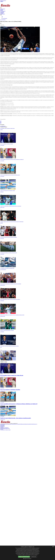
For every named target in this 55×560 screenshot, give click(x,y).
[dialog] (27, 553)
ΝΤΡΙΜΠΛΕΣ (2, 12)
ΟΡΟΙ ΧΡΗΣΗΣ (2, 426)
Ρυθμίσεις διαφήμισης (28, 554)
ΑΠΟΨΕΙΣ (1, 13)
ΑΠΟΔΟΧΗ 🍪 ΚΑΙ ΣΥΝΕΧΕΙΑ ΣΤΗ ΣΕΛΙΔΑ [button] (24, 556)
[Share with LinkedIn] (0, 122)
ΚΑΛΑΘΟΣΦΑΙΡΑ (4, 18)
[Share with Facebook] (0, 121)
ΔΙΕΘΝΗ (1, 10)
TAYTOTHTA (2, 425)
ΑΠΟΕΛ (1, 373)
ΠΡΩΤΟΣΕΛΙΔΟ (2, 0)
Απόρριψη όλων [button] (33, 556)
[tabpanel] (27, 244)
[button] (27, 558)
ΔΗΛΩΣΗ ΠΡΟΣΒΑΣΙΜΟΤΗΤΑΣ (5, 428)
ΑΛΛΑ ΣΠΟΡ (2, 11)
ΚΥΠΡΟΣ (1, 9)
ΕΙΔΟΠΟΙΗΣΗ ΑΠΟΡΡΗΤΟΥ (4, 427)
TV (5, 0)
